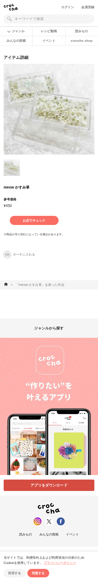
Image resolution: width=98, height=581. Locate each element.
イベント (48, 40)
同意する (38, 573)
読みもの (81, 31)
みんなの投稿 (16, 40)
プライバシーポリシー (60, 563)
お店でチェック (34, 220)
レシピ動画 (49, 31)
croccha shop (82, 40)
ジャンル (18, 31)
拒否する (14, 573)
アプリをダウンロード (49, 485)
